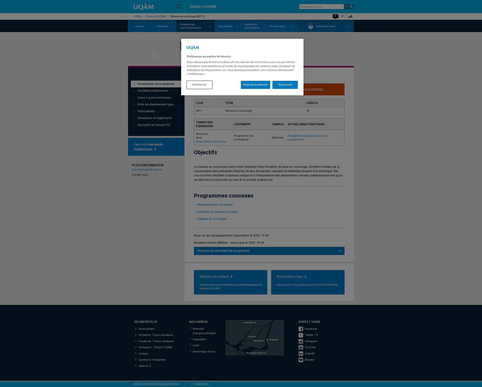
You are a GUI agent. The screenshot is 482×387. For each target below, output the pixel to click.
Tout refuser (285, 84)
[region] (242, 67)
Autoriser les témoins (255, 84)
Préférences (199, 84)
